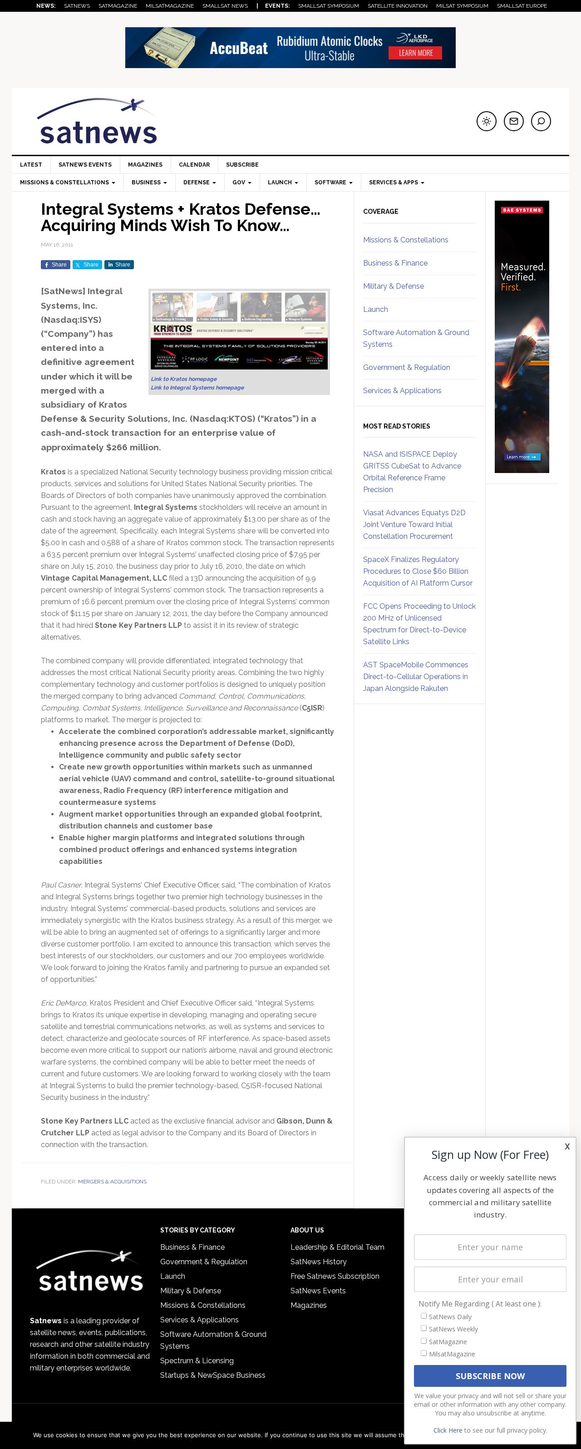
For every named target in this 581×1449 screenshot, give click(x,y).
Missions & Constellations (405, 240)
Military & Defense (393, 286)
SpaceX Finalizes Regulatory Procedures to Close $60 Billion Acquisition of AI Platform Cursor (418, 571)
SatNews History (318, 1261)
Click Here (448, 1430)
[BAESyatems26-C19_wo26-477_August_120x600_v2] (522, 469)
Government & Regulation (406, 367)
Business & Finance (395, 263)
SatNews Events (85, 165)
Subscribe (242, 165)
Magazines (145, 165)
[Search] (541, 121)
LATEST (31, 165)
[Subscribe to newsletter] (514, 121)
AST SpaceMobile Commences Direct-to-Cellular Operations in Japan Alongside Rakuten (415, 676)
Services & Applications (402, 390)
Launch (375, 309)
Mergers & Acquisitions (112, 1181)
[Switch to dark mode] (487, 121)
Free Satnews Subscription (334, 1276)
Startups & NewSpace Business (213, 1375)
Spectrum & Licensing (197, 1360)
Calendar (194, 165)
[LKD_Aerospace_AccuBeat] (290, 63)
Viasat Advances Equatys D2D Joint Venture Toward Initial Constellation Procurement (414, 524)
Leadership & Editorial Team (337, 1247)
